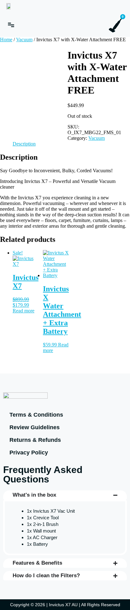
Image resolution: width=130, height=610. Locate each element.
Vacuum (24, 39)
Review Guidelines (34, 427)
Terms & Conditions (36, 415)
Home (6, 39)
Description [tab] (24, 143)
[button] (11, 25)
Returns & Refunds (35, 440)
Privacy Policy (28, 452)
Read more (23, 310)
